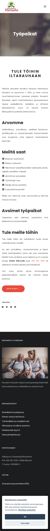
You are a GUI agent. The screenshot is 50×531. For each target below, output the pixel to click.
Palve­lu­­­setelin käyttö (11, 430)
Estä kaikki (25, 523)
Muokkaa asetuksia (27, 510)
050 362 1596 (38, 261)
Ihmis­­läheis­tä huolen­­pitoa (13, 412)
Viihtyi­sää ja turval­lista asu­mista (16, 425)
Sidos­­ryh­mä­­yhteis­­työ (11, 435)
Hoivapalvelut (9, 404)
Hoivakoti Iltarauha (12, 340)
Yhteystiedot (9, 448)
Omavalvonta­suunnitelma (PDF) (15, 484)
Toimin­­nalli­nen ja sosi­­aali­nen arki (15, 421)
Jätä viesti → (13, 289)
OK (25, 517)
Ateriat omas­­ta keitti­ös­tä (13, 417)
